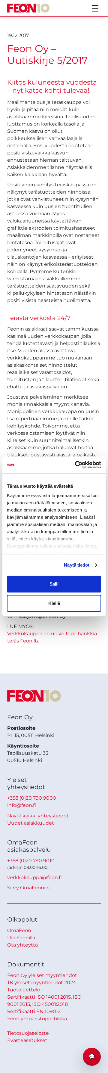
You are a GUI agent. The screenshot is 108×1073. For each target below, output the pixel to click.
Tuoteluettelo (23, 990)
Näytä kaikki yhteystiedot (38, 816)
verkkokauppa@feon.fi (34, 877)
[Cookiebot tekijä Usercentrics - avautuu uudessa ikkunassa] (76, 465)
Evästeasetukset (27, 1040)
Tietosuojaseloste (28, 1033)
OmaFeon (19, 930)
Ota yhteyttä (22, 945)
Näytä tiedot (76, 565)
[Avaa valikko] (95, 8)
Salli (54, 583)
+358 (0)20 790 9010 (31, 860)
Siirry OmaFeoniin (28, 888)
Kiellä (54, 603)
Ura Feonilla (21, 938)
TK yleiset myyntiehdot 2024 (41, 982)
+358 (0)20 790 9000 (31, 798)
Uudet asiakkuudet (30, 823)
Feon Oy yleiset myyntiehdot (42, 975)
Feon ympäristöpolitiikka (37, 1019)
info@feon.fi (21, 805)
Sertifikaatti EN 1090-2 (34, 1011)
